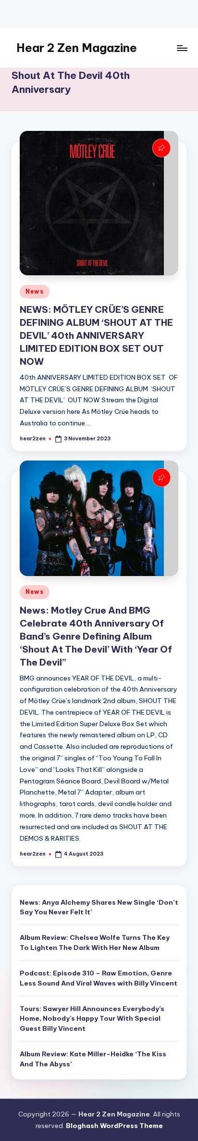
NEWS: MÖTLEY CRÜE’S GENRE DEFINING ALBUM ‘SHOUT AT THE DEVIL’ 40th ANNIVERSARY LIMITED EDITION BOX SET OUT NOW (96, 335)
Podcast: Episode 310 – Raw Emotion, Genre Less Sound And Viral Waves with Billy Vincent (98, 978)
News (34, 291)
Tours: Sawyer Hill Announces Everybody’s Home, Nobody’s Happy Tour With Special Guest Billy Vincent (92, 1018)
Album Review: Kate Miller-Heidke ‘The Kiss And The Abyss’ (93, 1059)
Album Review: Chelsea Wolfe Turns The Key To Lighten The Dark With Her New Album (95, 942)
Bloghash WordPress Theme (114, 1125)
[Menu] (181, 48)
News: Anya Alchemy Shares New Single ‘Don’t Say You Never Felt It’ (99, 907)
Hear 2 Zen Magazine (76, 47)
